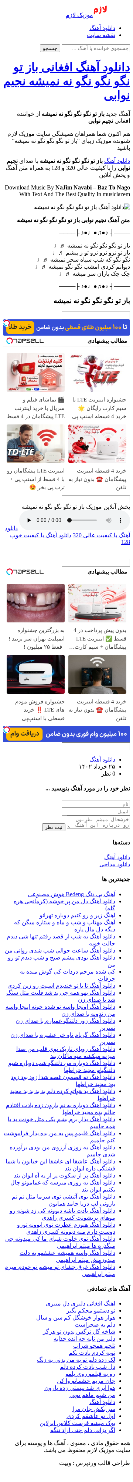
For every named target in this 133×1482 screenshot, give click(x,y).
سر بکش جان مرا (93, 1409)
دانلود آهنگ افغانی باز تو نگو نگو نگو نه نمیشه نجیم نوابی (66, 81)
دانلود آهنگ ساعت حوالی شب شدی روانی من (60, 950)
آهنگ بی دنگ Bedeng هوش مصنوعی (71, 894)
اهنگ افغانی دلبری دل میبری (80, 1303)
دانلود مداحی (114, 864)
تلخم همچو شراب (94, 1345)
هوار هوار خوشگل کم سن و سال (75, 1317)
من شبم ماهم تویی (92, 1395)
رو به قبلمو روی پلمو (90, 1374)
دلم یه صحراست (95, 1324)
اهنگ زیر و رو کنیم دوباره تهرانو (77, 915)
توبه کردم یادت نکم (92, 1353)
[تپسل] (6, 323)
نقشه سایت (101, 35)
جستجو (50, 48)
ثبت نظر (53, 827)
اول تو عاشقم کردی (90, 1416)
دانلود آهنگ (102, 28)
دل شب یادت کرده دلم (87, 1367)
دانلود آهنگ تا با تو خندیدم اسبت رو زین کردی (61, 985)
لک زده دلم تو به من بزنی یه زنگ (76, 1360)
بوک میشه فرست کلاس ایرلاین (77, 1423)
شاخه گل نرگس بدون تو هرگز (79, 1331)
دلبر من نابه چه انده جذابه (84, 1338)
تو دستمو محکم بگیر (90, 1310)
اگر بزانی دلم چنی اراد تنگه (82, 1430)
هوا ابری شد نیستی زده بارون (79, 1388)
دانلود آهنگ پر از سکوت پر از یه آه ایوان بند (64, 1175)
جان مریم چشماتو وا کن (86, 1381)
